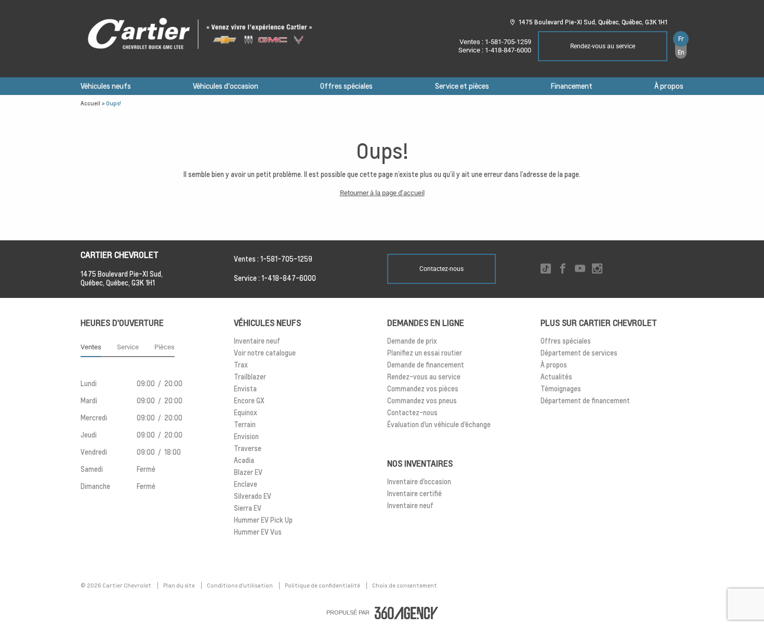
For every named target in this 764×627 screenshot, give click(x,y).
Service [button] (128, 347)
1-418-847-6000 (508, 50)
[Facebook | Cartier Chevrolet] (563, 269)
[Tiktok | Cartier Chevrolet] (546, 269)
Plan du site (179, 585)
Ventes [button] (91, 347)
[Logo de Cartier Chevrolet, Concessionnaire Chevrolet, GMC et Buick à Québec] (205, 34)
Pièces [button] (164, 347)
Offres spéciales (346, 86)
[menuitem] (106, 86)
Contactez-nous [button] (441, 268)
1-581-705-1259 (508, 42)
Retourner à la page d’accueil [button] (382, 193)
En (681, 52)
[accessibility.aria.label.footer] (406, 613)
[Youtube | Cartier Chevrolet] (580, 269)
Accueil (90, 103)
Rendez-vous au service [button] (602, 46)
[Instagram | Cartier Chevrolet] (597, 269)
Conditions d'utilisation (240, 585)
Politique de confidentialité (323, 585)
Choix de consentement (404, 585)
